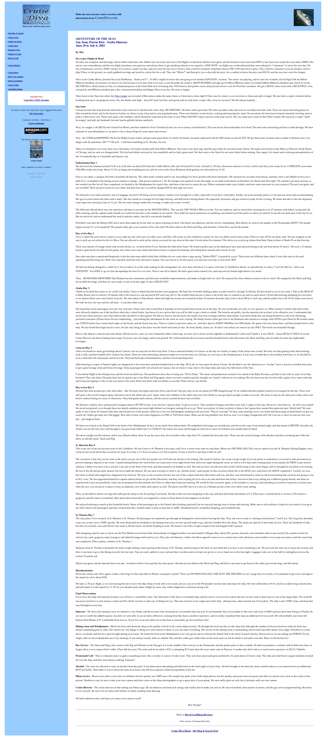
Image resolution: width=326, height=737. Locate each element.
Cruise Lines (13, 37)
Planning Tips (14, 50)
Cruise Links (13, 85)
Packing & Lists (14, 54)
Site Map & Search (16, 33)
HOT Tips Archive (15, 77)
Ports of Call (13, 58)
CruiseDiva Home (15, 89)
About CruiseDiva (15, 81)
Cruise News (13, 46)
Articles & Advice (15, 42)
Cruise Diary (13, 73)
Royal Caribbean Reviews (199, 714)
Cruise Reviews (14, 65)
